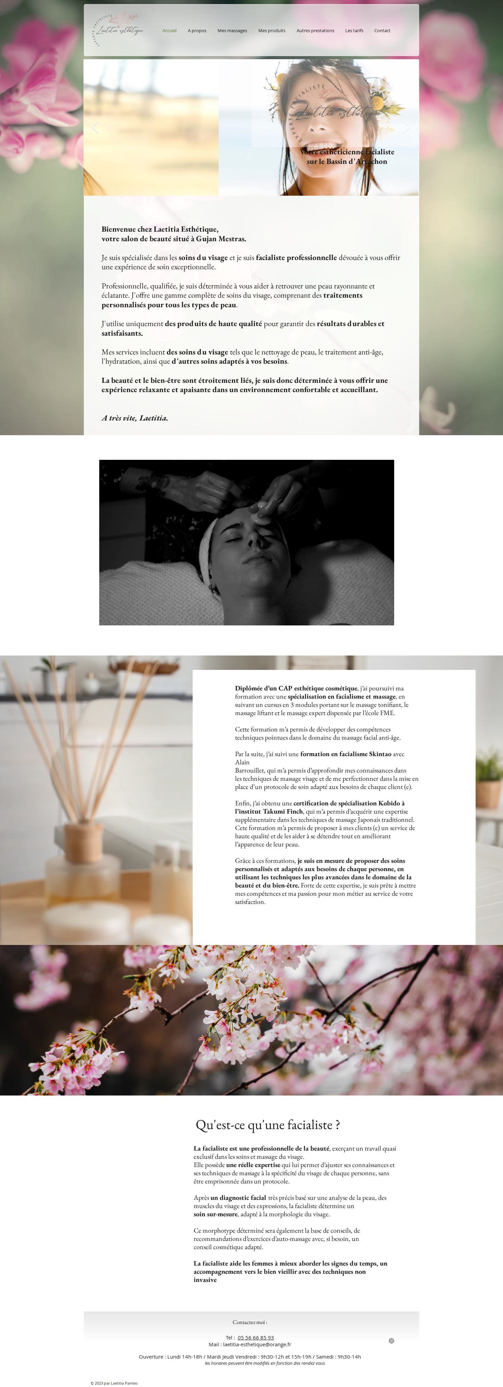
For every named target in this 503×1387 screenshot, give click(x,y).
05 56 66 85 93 (256, 1337)
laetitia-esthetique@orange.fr (257, 1344)
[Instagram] (391, 1341)
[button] (385, 617)
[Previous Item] (95, 127)
